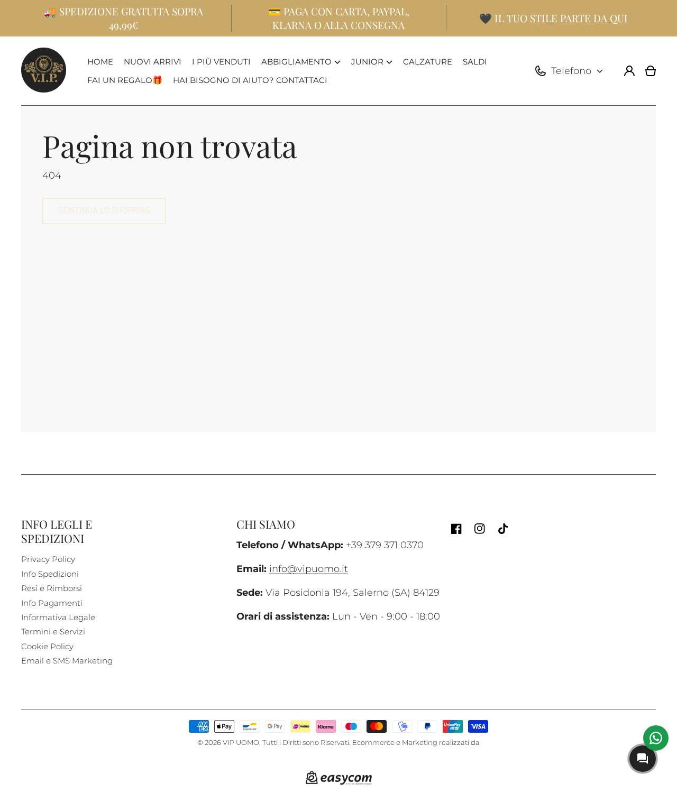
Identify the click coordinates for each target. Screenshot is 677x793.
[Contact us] (656, 738)
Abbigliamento (296, 62)
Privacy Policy (48, 559)
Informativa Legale (58, 617)
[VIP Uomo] (43, 70)
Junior (367, 62)
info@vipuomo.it (308, 568)
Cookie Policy (47, 646)
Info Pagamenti (52, 603)
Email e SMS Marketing (67, 661)
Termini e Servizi (53, 631)
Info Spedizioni (50, 574)
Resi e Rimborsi (51, 588)
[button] (301, 62)
